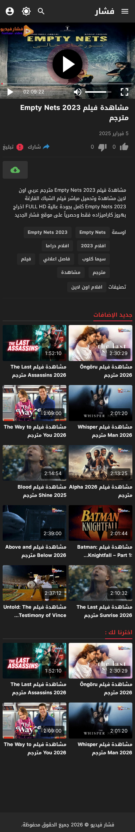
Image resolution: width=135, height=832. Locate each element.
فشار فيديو (102, 824)
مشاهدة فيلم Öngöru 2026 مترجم (106, 371)
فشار (105, 11)
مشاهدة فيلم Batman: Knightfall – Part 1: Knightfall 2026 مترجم (104, 555)
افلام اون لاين (86, 287)
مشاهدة (71, 272)
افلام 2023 (93, 246)
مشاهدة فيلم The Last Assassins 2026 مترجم (38, 371)
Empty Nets (93, 232)
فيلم (26, 259)
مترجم (99, 272)
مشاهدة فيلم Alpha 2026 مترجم (100, 491)
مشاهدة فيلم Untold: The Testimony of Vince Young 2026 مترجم (34, 615)
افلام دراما (57, 246)
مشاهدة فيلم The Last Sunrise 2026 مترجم (104, 611)
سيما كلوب (94, 259)
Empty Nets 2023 (48, 232)
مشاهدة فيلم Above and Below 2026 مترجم (35, 551)
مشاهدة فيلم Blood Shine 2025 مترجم (42, 491)
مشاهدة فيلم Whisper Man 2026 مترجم (105, 431)
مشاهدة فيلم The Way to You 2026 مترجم (35, 431)
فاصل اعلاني (56, 259)
